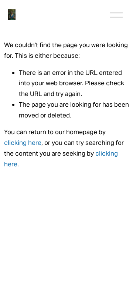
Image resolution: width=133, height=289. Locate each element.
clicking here (22, 143)
